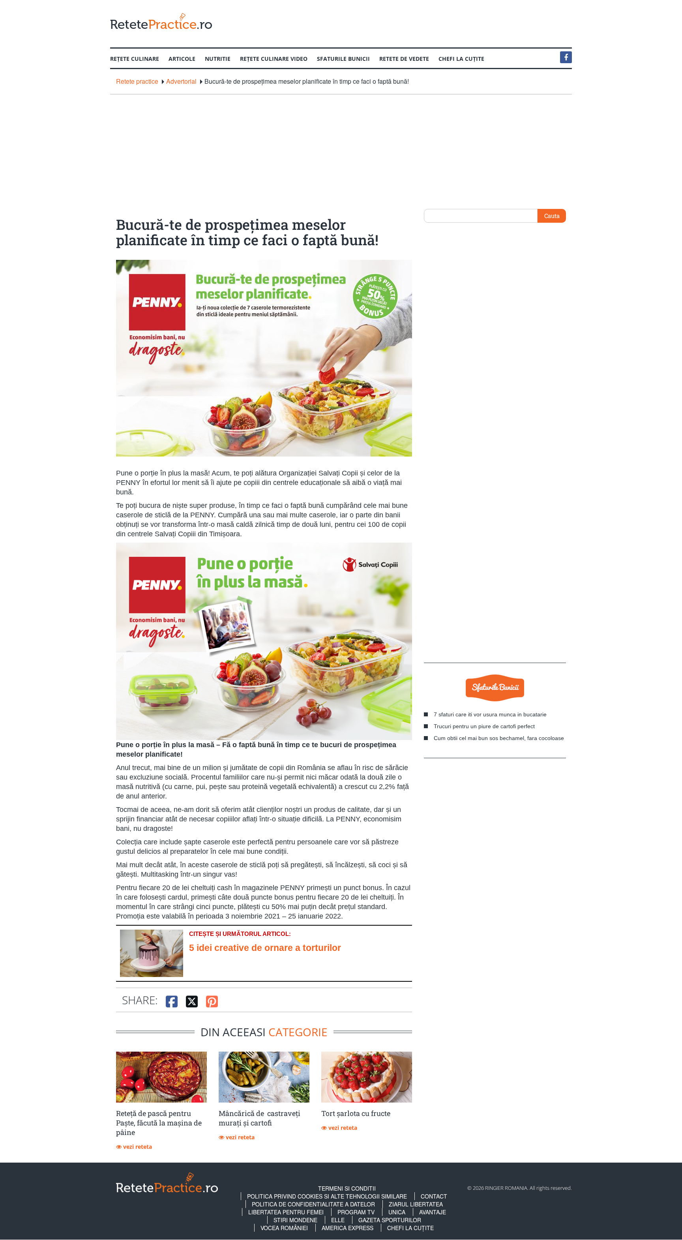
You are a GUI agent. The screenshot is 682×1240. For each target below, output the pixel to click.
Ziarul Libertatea (416, 1204)
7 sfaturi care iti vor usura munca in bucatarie (490, 714)
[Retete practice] (161, 20)
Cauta (552, 216)
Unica (396, 1212)
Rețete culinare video (273, 58)
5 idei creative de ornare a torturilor (265, 948)
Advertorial (181, 81)
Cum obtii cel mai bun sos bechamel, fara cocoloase (499, 738)
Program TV (356, 1212)
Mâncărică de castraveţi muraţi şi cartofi (259, 1117)
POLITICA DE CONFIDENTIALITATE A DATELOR (313, 1204)
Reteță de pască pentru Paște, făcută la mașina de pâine (159, 1122)
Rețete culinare (134, 58)
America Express (347, 1228)
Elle (338, 1220)
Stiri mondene (295, 1220)
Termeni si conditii (347, 1188)
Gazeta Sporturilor (389, 1220)
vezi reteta (137, 1146)
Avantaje (432, 1212)
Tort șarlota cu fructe (355, 1113)
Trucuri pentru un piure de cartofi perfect (484, 726)
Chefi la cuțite (461, 58)
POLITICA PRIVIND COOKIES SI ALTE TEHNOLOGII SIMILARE (327, 1196)
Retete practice (137, 81)
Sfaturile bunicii (343, 58)
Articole (182, 58)
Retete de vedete (404, 58)
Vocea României (284, 1228)
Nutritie (217, 58)
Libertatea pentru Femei (286, 1212)
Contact (434, 1196)
